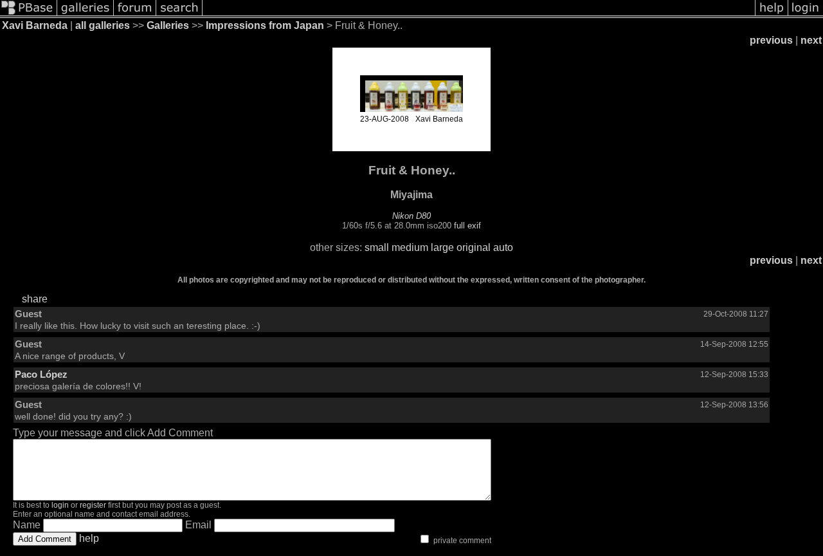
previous (771, 40)
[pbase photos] (28, 14)
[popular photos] (479, 14)
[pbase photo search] (179, 14)
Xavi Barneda (35, 25)
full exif (467, 225)
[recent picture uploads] (85, 14)
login (60, 505)
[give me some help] (771, 14)
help (89, 538)
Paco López (41, 374)
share (35, 298)
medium (410, 247)
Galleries (168, 25)
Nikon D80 (411, 216)
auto (503, 247)
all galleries (102, 25)
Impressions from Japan (265, 25)
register (93, 505)
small (377, 247)
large (442, 247)
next (811, 40)
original (474, 247)
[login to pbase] (805, 14)
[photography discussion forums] (135, 14)
